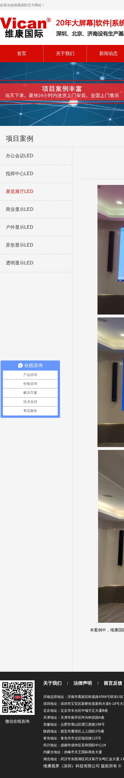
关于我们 (65, 53)
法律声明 (83, 683)
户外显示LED (19, 227)
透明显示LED (19, 262)
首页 (21, 53)
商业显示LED (19, 209)
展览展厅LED (19, 191)
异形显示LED (19, 245)
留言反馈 (113, 683)
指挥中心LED (19, 173)
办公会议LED (19, 155)
